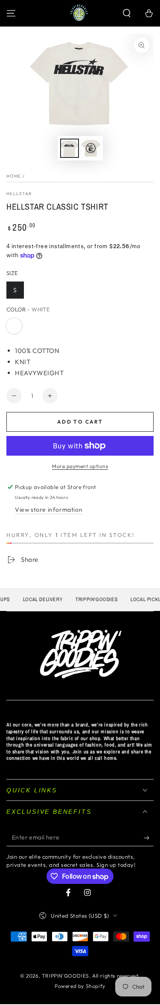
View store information (48, 509)
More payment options (80, 466)
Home (13, 176)
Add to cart (80, 421)
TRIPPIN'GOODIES (65, 975)
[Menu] (11, 13)
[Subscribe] (149, 837)
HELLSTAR (19, 193)
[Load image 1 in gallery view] (69, 148)
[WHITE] (14, 326)
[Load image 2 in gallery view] (90, 148)
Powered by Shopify (80, 986)
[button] (127, 13)
